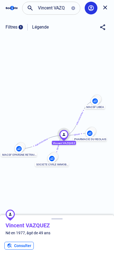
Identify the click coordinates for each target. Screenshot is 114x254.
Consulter (22, 245)
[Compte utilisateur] (91, 8)
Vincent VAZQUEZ (28, 225)
